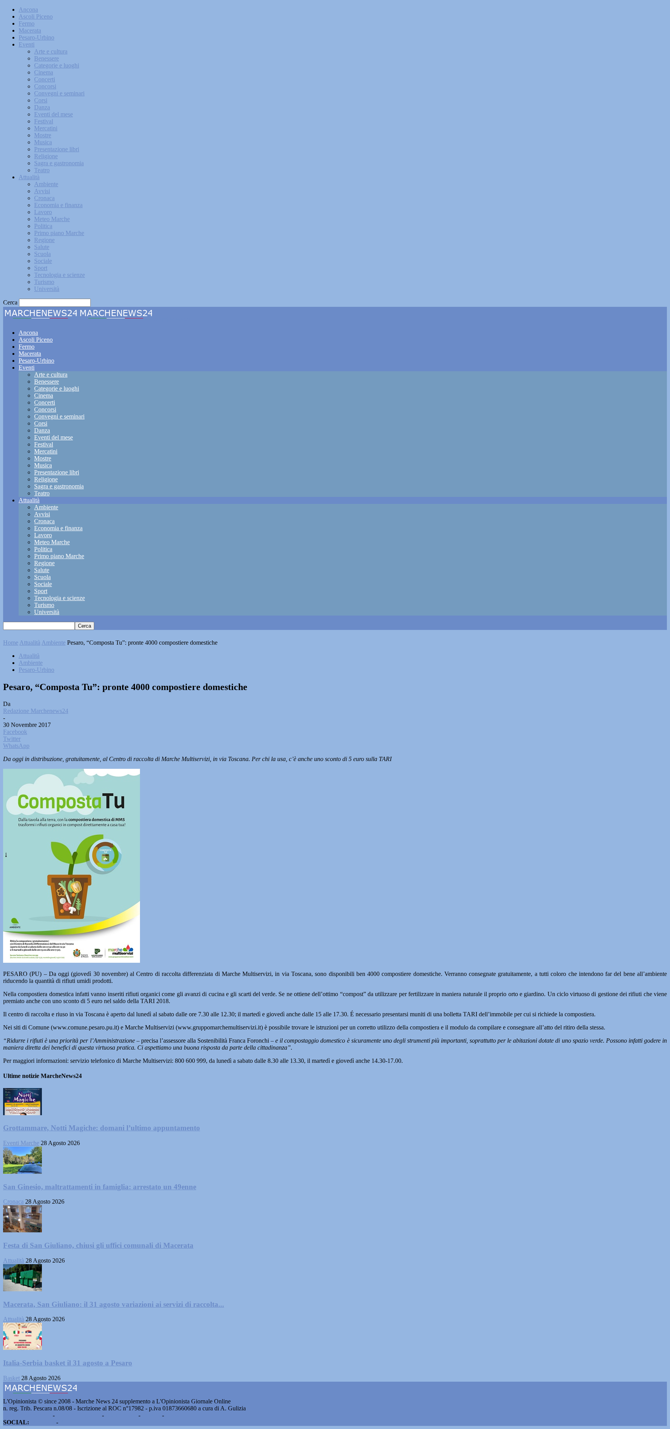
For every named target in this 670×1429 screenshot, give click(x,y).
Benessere (46, 58)
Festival (43, 121)
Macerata (30, 30)
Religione (46, 156)
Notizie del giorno (78, 1415)
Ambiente (46, 184)
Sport (40, 268)
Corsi (40, 100)
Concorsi (45, 86)
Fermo (27, 23)
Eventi (27, 44)
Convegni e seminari (59, 93)
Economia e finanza (58, 205)
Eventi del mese (53, 114)
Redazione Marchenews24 (35, 711)
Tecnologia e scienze (59, 275)
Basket (11, 1378)
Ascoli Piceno (36, 16)
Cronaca (44, 198)
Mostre (42, 135)
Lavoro (43, 212)
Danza (42, 107)
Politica (43, 226)
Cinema (43, 72)
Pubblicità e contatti (27, 1415)
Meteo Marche (52, 219)
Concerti (44, 79)
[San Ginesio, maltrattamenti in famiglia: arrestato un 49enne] (22, 1171)
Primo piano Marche (59, 233)
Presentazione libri (56, 149)
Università (46, 288)
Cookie (174, 1415)
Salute (41, 247)
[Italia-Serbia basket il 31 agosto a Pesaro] (22, 1347)
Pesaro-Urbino (36, 37)
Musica (43, 142)
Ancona (28, 9)
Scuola (42, 254)
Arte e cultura (50, 51)
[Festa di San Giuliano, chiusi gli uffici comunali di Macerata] (22, 1230)
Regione (44, 240)
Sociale (43, 261)
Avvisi (42, 191)
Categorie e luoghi (56, 65)
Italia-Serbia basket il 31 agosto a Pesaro (67, 1363)
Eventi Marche (21, 1143)
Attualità (29, 177)
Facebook (43, 1422)
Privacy (151, 1415)
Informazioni (121, 1415)
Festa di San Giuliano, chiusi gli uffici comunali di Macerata (98, 1245)
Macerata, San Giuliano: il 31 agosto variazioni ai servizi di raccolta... (113, 1304)
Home (10, 642)
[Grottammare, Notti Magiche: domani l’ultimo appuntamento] (22, 1113)
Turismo (44, 282)
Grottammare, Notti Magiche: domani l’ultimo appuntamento (101, 1128)
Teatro (42, 170)
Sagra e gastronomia (59, 163)
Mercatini (45, 128)
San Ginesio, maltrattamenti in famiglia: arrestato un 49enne (99, 1187)
